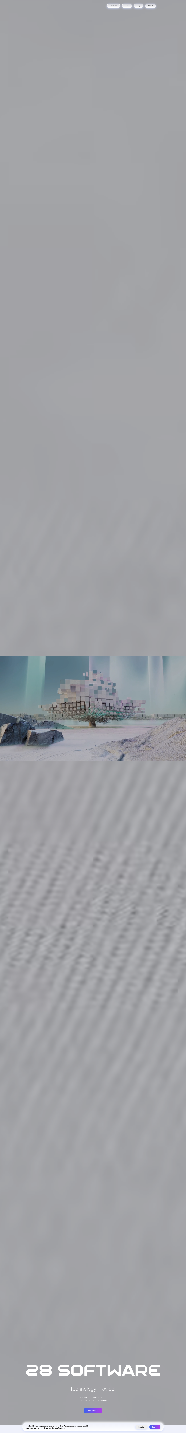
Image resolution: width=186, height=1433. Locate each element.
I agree (154, 1427)
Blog (138, 6)
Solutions (113, 6)
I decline (141, 1427)
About (150, 6)
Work (127, 6)
